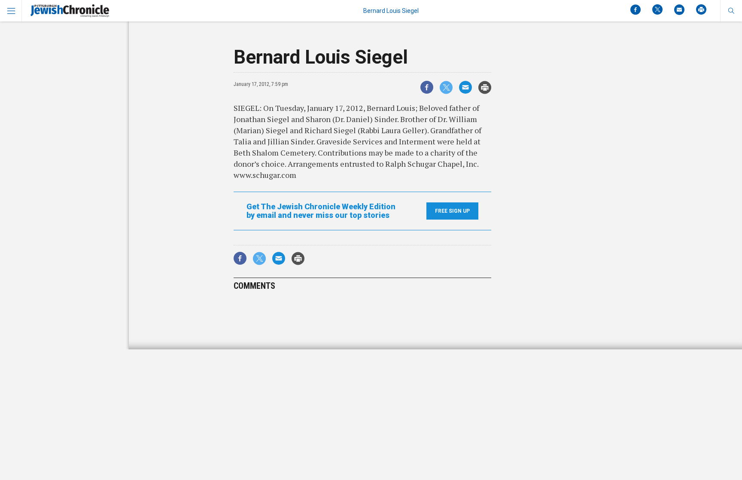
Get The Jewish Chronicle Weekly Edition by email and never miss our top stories (320, 211)
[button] (731, 10)
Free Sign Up (452, 211)
